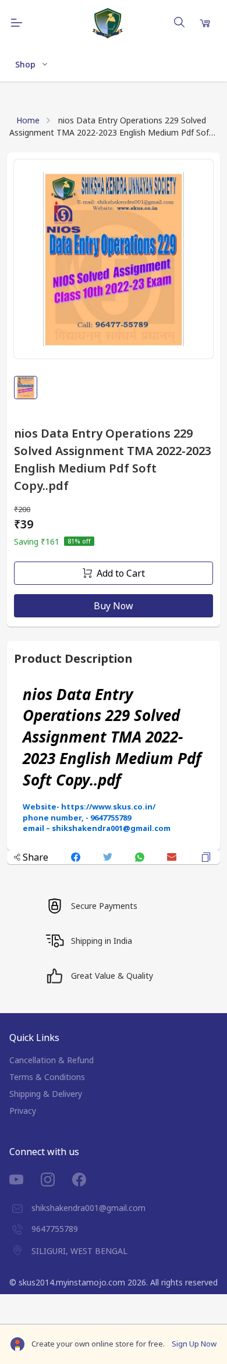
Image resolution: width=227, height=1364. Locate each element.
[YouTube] (25, 1179)
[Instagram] (56, 1180)
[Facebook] (88, 1180)
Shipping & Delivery (45, 1093)
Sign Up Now (194, 1343)
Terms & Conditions (47, 1076)
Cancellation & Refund (51, 1059)
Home (28, 120)
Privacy (22, 1110)
